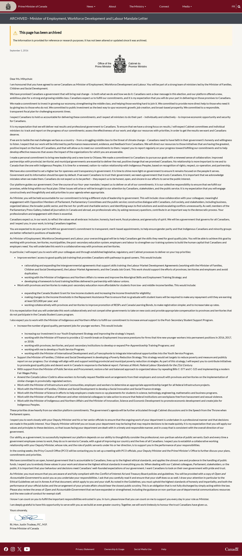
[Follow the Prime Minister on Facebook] (6, 549)
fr (233, 6)
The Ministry (136, 6)
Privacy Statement (85, 549)
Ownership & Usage (114, 549)
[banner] (24, 6)
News (90, 6)
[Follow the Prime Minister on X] (19, 549)
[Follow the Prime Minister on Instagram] (13, 549)
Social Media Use (142, 549)
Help (163, 549)
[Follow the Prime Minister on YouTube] (27, 549)
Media (186, 6)
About (112, 6)
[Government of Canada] (231, 549)
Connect (164, 6)
